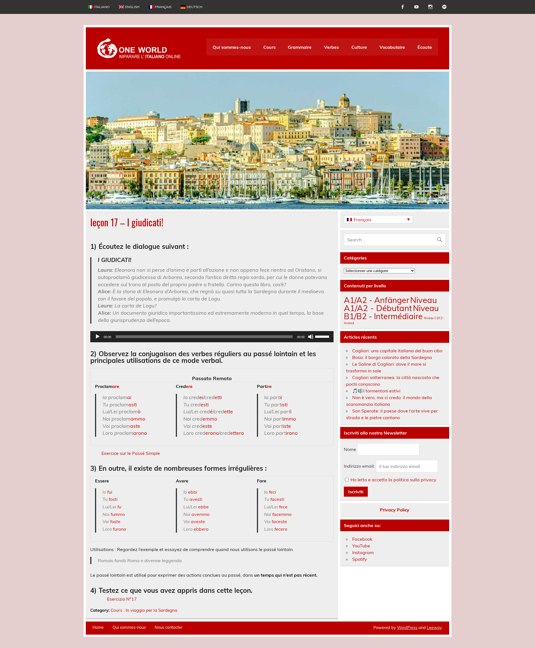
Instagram (363, 552)
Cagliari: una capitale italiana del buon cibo (397, 350)
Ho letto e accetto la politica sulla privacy (393, 479)
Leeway (434, 627)
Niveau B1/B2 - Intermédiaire (391, 312)
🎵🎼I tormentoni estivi (376, 391)
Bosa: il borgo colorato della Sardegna (392, 357)
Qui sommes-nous (232, 47)
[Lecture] (97, 336)
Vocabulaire (392, 47)
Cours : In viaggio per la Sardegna (144, 610)
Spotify (359, 559)
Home (98, 627)
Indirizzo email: (360, 466)
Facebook (362, 539)
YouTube (361, 546)
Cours (269, 47)
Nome (350, 449)
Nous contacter (169, 627)
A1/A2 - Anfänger (376, 300)
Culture (359, 47)
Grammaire (300, 47)
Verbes (331, 47)
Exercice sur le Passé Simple (130, 453)
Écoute (424, 47)
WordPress (407, 627)
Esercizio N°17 (122, 599)
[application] (212, 336)
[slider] (323, 336)
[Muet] (310, 336)
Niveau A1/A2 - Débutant (390, 304)
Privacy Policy (394, 510)
